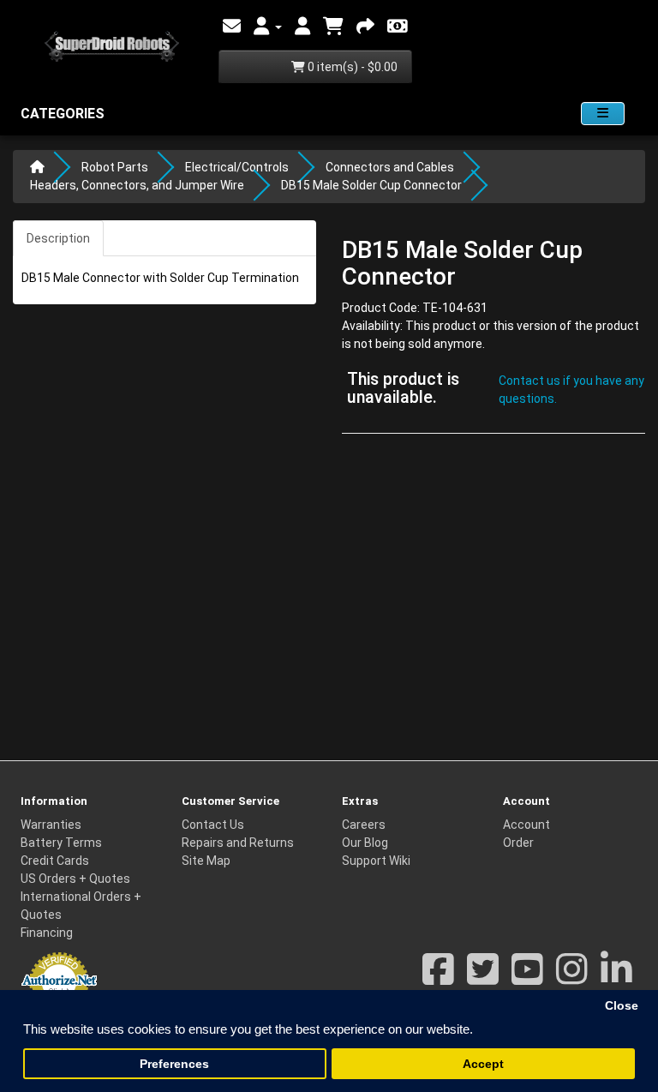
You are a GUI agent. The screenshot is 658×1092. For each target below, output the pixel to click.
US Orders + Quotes (75, 878)
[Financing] (397, 26)
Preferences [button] (174, 1064)
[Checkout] (365, 26)
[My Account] (268, 26)
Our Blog (365, 842)
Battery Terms (61, 842)
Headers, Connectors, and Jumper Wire (137, 185)
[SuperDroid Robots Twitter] (483, 978)
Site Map (206, 860)
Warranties (51, 824)
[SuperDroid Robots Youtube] (527, 978)
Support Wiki (376, 860)
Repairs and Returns (238, 842)
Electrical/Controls (237, 167)
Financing (47, 932)
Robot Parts (114, 167)
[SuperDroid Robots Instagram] (572, 978)
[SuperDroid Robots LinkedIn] (616, 978)
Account (526, 824)
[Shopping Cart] (333, 26)
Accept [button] (483, 1064)
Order (518, 842)
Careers (364, 824)
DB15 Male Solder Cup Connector (371, 185)
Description (58, 238)
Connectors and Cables (390, 167)
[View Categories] (603, 113)
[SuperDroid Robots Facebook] (438, 978)
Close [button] (621, 1005)
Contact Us (213, 824)
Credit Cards (55, 860)
